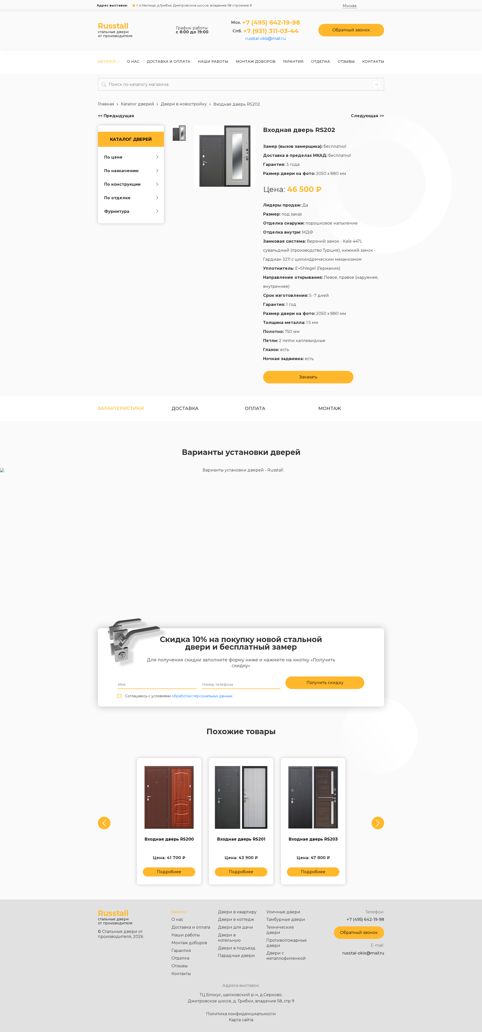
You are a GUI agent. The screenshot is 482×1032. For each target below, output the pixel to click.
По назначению (121, 170)
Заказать (308, 377)
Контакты (373, 61)
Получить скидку (325, 682)
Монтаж (329, 408)
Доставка (185, 408)
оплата (255, 408)
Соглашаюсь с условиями (178, 696)
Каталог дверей (131, 139)
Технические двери (280, 930)
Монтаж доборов (255, 61)
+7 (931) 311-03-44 (270, 31)
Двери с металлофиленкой (286, 956)
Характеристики (121, 408)
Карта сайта (241, 1020)
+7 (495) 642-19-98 (271, 23)
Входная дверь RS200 (169, 839)
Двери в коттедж (236, 919)
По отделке (117, 197)
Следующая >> (367, 116)
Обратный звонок (351, 30)
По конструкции (122, 184)
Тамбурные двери (285, 919)
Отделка (320, 61)
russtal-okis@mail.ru (265, 39)
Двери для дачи (235, 927)
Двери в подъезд (236, 948)
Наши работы (213, 61)
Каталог (107, 61)
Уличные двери (283, 912)
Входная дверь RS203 (313, 839)
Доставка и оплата (168, 61)
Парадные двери (236, 955)
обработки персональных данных (202, 696)
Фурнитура (116, 211)
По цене (113, 157)
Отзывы (346, 61)
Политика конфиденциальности (241, 1014)
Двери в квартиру (237, 912)
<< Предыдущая (116, 116)
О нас (133, 61)
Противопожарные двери (286, 943)
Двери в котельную (229, 938)
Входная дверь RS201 (241, 839)
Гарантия (293, 61)
